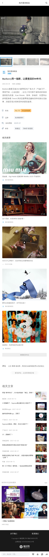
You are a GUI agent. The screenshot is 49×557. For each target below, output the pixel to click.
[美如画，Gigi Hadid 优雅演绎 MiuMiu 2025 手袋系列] (24, 158)
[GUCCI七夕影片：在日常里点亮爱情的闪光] (24, 242)
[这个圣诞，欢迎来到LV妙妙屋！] (24, 200)
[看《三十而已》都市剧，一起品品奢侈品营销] (41, 469)
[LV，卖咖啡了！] (41, 438)
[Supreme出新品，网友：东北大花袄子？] (41, 427)
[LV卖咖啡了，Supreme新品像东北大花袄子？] (41, 406)
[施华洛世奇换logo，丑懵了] (41, 417)
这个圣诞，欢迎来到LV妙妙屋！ (13, 219)
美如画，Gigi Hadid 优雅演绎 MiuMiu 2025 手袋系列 (21, 176)
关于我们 (13, 534)
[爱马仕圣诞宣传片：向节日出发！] (24, 284)
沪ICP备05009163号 (31, 538)
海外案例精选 (12, 71)
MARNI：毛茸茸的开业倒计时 (12, 345)
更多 (46, 483)
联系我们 (35, 534)
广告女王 (5, 420)
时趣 (3, 461)
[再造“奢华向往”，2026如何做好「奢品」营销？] (41, 396)
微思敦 (4, 399)
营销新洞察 (5, 451)
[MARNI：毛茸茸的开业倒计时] (24, 326)
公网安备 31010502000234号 (24, 542)
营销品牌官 (5, 441)
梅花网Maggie (6, 409)
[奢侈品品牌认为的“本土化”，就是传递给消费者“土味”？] (41, 458)
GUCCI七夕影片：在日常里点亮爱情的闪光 (17, 261)
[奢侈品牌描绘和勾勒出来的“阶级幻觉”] (41, 448)
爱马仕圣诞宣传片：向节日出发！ (14, 303)
